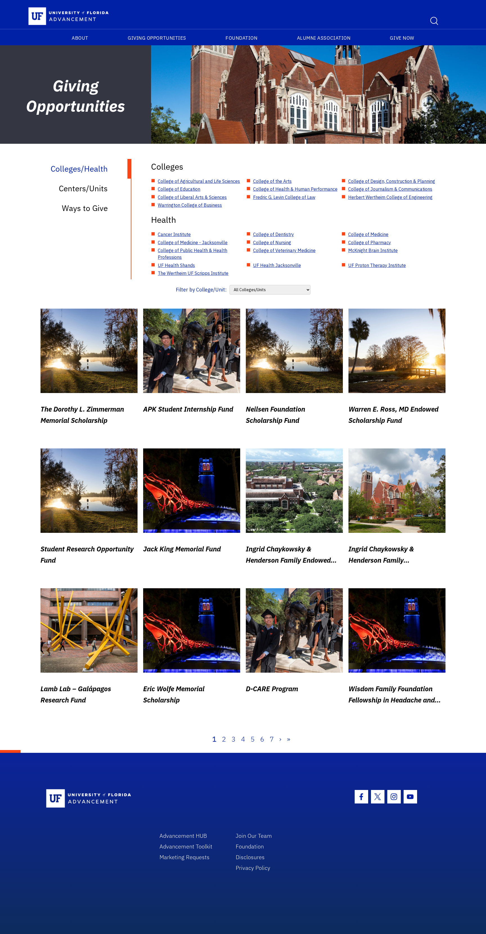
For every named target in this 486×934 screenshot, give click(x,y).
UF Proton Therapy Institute (377, 265)
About (80, 38)
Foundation (241, 38)
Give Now (402, 38)
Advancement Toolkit (185, 846)
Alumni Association (324, 38)
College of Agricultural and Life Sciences (199, 181)
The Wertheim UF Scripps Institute (193, 273)
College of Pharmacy (369, 242)
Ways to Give (85, 208)
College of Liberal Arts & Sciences (192, 197)
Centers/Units (83, 188)
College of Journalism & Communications (390, 189)
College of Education (179, 189)
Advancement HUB (183, 835)
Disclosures (250, 857)
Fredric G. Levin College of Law (284, 197)
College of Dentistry (273, 234)
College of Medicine (368, 234)
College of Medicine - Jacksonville (193, 242)
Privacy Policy (253, 868)
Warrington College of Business (190, 205)
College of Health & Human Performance (295, 189)
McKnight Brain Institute (373, 250)
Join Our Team (254, 835)
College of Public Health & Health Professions (192, 254)
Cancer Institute (174, 234)
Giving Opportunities (157, 38)
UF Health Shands (176, 265)
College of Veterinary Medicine (284, 250)
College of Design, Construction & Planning (391, 181)
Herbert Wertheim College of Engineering (390, 197)
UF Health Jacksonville (277, 265)
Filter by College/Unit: (201, 289)
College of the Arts (272, 181)
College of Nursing (272, 242)
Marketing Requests (184, 857)
